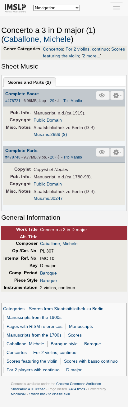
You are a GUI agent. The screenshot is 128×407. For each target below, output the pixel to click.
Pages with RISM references (34, 326)
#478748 (13, 157)
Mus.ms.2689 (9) (50, 134)
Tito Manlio (72, 101)
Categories (14, 308)
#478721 (13, 101)
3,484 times (76, 389)
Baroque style (64, 343)
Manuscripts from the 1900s (34, 317)
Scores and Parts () (29, 82)
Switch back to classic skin (49, 394)
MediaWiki (18, 394)
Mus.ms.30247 (48, 198)
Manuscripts (81, 326)
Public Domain (48, 120)
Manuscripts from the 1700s (34, 335)
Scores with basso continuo (91, 361)
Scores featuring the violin (32, 361)
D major (74, 369)
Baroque (48, 273)
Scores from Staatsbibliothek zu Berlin (66, 308)
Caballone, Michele (37, 39)
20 (52, 157)
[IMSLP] (16, 8)
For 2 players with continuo (33, 369)
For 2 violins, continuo (87, 49)
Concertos (53, 49)
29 (52, 101)
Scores (75, 335)
